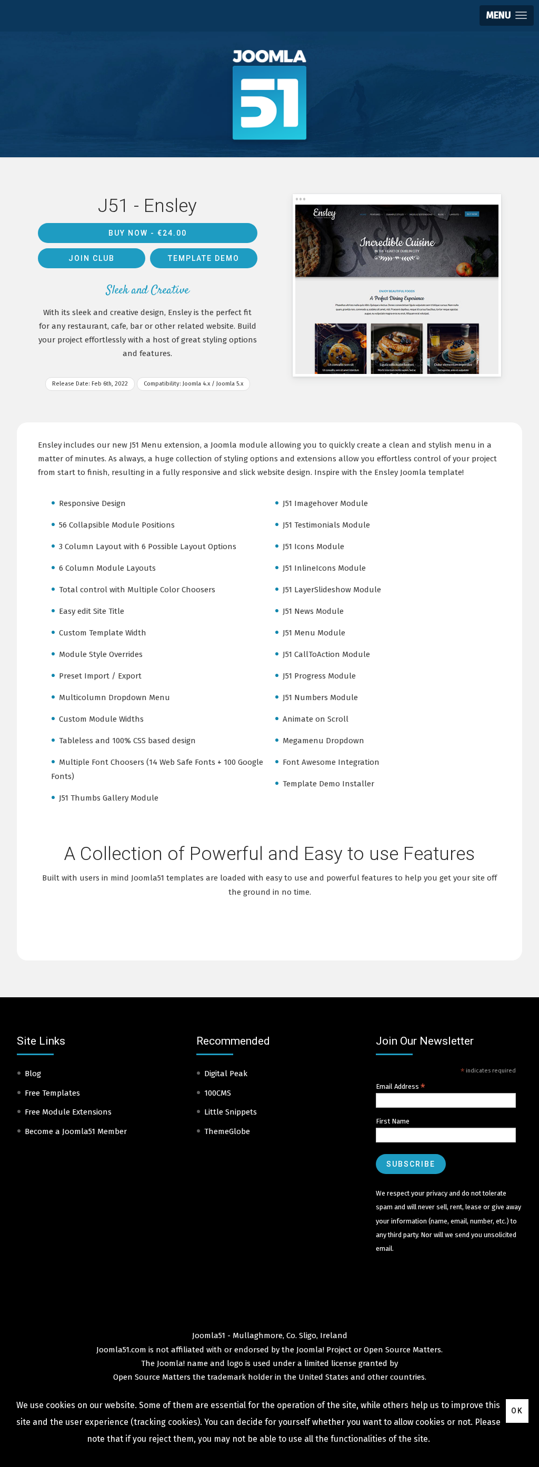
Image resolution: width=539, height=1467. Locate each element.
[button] (507, 15)
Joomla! (171, 1363)
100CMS (217, 1093)
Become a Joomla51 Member (76, 1131)
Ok (517, 1411)
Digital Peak (225, 1073)
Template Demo (203, 258)
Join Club (91, 258)
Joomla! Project (323, 1349)
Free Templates (52, 1093)
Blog (33, 1073)
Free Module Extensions (68, 1112)
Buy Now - (147, 233)
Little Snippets (230, 1112)
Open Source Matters (402, 1349)
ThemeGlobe (227, 1131)
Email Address (400, 1086)
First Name (393, 1121)
